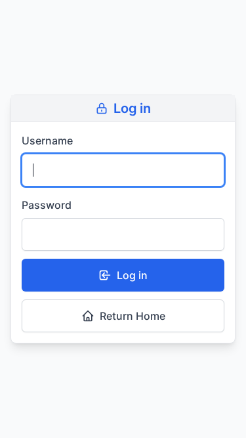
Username (47, 140)
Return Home (132, 315)
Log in (132, 275)
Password (47, 204)
